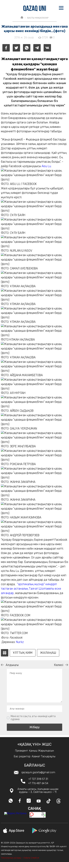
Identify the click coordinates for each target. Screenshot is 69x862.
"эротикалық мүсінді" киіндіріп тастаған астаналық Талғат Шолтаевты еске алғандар (31, 588)
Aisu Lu (46, 166)
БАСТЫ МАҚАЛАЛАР (37, 17)
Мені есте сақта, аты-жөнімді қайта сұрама (33, 718)
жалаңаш (48, 652)
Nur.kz (20, 642)
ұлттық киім (22, 652)
